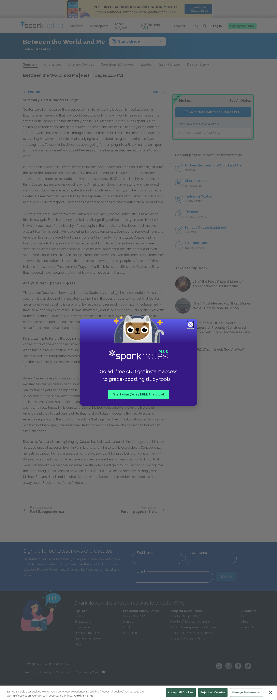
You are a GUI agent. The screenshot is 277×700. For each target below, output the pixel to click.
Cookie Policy (83, 695)
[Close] (270, 692)
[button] (190, 324)
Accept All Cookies (180, 692)
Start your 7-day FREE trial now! (138, 394)
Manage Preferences (246, 692)
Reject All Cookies (213, 692)
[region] (138, 693)
